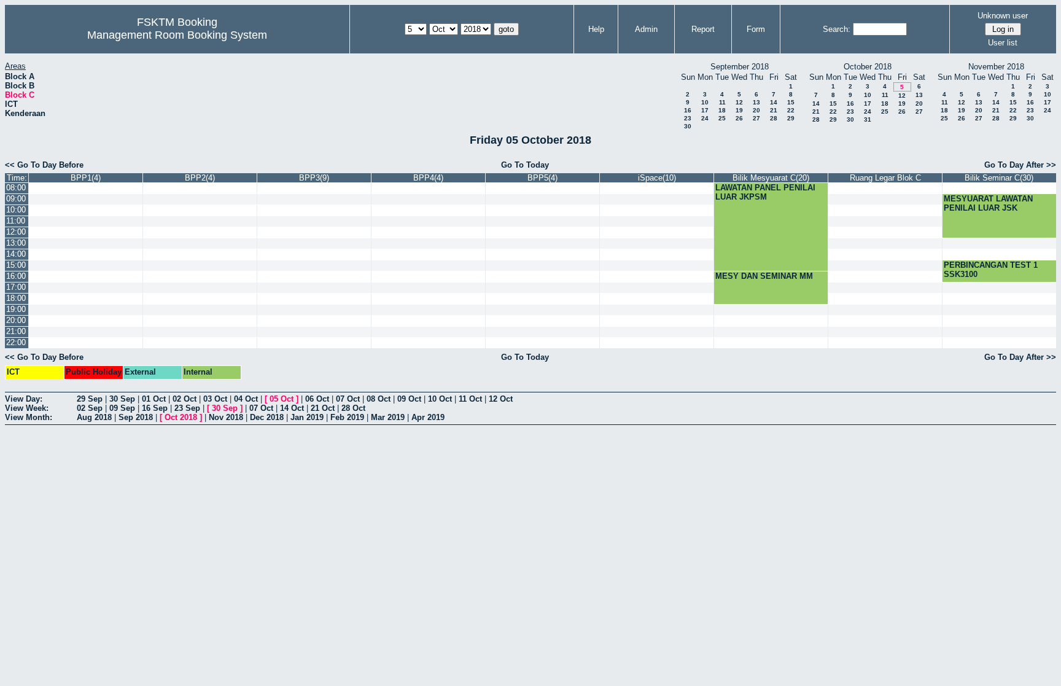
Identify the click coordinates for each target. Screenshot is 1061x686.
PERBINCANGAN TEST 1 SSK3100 (991, 269)
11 (722, 102)
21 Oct (323, 408)
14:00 (16, 254)
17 (705, 110)
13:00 (16, 243)
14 (773, 102)
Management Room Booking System (177, 35)
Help (596, 29)
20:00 (16, 320)
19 (739, 110)
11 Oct (470, 398)
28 (773, 118)
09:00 (16, 198)
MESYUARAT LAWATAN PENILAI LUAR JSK (988, 203)
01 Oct (154, 398)
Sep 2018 (136, 417)
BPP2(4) (200, 177)
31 (867, 119)
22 (791, 110)
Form (756, 29)
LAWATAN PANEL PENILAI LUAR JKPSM (765, 192)
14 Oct (292, 408)
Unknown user (1002, 15)
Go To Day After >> (1020, 165)
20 (756, 110)
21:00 (16, 331)
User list (1002, 42)
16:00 (16, 276)
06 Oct (317, 398)
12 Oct (501, 398)
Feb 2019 (347, 417)
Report (703, 29)
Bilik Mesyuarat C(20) (771, 177)
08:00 (16, 187)
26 (739, 118)
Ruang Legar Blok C (885, 177)
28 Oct (353, 408)
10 (705, 102)
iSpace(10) (657, 177)
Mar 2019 (388, 417)
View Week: (27, 408)
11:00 (15, 220)
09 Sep (122, 408)
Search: (836, 29)
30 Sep (122, 398)
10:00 (16, 209)
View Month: (28, 417)
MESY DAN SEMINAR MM (764, 276)
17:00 (16, 287)
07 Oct (348, 398)
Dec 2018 (267, 417)
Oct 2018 (181, 417)
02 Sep (90, 408)
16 (687, 110)
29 (791, 118)
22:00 (16, 342)
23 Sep (187, 408)
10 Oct (440, 398)
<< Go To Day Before (44, 165)
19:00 (16, 309)
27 (756, 118)
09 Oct (409, 398)
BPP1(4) (86, 177)
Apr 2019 (428, 417)
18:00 (16, 298)
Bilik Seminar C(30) (999, 177)
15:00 (16, 265)
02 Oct (184, 398)
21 (773, 110)
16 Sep (155, 408)
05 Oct (281, 398)
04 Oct (246, 398)
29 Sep (90, 398)
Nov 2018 (226, 417)
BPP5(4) (542, 177)
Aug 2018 (94, 417)
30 (687, 126)
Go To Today (525, 165)
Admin (646, 29)
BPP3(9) (314, 177)
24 (705, 118)
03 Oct (215, 398)
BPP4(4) (428, 177)
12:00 (16, 231)
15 (791, 102)
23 (687, 118)
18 (722, 110)
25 (722, 118)
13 (756, 102)
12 (739, 102)
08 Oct (379, 398)
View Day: (23, 398)
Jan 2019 (307, 417)
